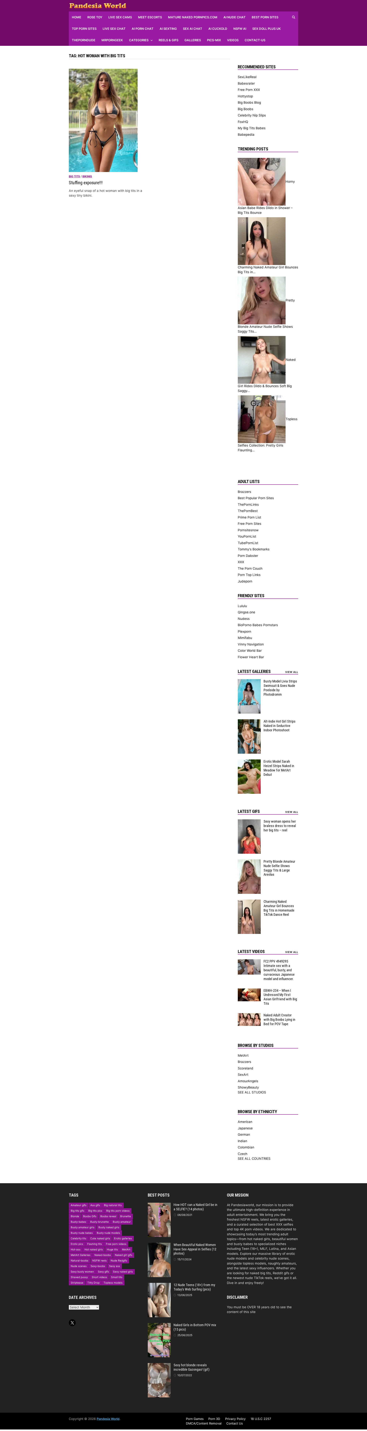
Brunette (125, 1216)
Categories (139, 40)
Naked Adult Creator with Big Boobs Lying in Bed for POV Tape (279, 1019)
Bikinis (87, 176)
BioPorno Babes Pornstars (258, 625)
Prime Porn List (249, 517)
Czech (242, 1154)
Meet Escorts (150, 17)
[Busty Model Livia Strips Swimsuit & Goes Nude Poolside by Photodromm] (249, 681)
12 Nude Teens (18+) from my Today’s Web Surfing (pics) (194, 1287)
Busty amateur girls (82, 1227)
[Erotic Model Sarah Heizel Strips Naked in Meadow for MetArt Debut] (249, 762)
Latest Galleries (254, 671)
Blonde (75, 1216)
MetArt (243, 1055)
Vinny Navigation (251, 644)
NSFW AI (239, 29)
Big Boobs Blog (249, 102)
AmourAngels (248, 1081)
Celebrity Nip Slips (252, 115)
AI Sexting (168, 29)
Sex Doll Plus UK (266, 29)
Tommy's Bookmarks (254, 549)
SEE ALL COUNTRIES (254, 1158)
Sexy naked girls (123, 1271)
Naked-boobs (102, 1255)
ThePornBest (248, 511)
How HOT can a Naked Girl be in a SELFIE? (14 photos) (195, 1207)
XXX (241, 562)
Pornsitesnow (248, 530)
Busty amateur (122, 1221)
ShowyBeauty (248, 1087)
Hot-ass (75, 1249)
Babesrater (246, 83)
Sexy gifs (103, 1271)
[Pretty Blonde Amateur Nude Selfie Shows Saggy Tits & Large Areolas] (249, 862)
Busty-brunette (99, 1221)
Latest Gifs (249, 811)
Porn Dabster (248, 556)
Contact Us (234, 1423)
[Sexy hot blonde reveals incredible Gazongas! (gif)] (159, 1365)
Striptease (77, 1282)
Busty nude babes (82, 1232)
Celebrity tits (78, 1238)
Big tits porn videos (118, 1210)
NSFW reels (99, 1260)
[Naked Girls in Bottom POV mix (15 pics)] (159, 1325)
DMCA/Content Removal (204, 1423)
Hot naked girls (93, 1249)
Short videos (99, 1277)
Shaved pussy (79, 1277)
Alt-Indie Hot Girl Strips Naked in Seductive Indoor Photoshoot (280, 725)
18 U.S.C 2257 (261, 1419)
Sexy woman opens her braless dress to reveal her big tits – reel (280, 825)
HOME (76, 17)
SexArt (243, 1074)
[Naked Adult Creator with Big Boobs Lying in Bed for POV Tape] (249, 1015)
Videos (233, 40)
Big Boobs (245, 109)
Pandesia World (108, 1419)
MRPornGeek (112, 40)
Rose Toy (94, 17)
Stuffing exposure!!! (86, 182)
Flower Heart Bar (251, 657)
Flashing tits (94, 1243)
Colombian (246, 1147)
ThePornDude (83, 40)
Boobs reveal (108, 1216)
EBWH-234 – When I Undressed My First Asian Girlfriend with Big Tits (280, 997)
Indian (242, 1141)
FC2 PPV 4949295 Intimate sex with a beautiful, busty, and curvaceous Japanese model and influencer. (279, 970)
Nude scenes (79, 1266)
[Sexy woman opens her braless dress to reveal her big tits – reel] (249, 822)
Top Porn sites (84, 29)
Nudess (244, 619)
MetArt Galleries (80, 1255)
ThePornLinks (248, 504)
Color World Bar (250, 651)
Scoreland (245, 1068)
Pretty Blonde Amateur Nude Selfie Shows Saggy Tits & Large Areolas (279, 868)
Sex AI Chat (192, 29)
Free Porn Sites (249, 524)
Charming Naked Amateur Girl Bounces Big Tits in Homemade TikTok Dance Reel (279, 908)
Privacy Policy (235, 1419)
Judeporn (245, 581)
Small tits (116, 1277)
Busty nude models (108, 1232)
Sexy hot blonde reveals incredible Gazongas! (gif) (191, 1367)
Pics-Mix (214, 40)
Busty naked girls (108, 1227)
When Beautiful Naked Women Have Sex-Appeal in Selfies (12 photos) (195, 1249)
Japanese (245, 1128)
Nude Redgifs (119, 1260)
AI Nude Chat (234, 17)
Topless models (113, 1282)
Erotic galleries (123, 1238)
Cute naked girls (100, 1238)
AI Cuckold (217, 29)
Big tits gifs (77, 1210)
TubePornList (248, 543)
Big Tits (74, 176)
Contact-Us (255, 40)
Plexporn (244, 631)
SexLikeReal (247, 77)
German (244, 1134)
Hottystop (245, 96)
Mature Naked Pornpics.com (192, 17)
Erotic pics (77, 1243)
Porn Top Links (249, 575)
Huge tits (112, 1249)
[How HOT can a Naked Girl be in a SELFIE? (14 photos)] (159, 1205)
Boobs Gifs (89, 1216)
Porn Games (195, 1419)
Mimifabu (245, 638)
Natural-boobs (79, 1260)
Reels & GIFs (168, 40)
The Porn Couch (250, 568)
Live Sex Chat (114, 29)
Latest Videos (251, 951)
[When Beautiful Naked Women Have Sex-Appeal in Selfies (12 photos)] (159, 1245)
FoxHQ (243, 122)
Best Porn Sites (265, 17)
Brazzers (244, 492)
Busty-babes (78, 1221)
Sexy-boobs (98, 1266)
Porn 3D (214, 1419)
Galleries (192, 40)
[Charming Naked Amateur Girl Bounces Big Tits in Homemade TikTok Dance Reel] (249, 902)
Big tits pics (95, 1210)
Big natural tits (113, 1205)
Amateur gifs (78, 1205)
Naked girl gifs (123, 1255)
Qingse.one (246, 612)
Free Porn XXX (249, 90)
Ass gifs (95, 1205)
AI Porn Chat (142, 29)
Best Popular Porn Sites (256, 498)
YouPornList (247, 536)
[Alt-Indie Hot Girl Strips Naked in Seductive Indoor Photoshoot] (249, 722)
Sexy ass (114, 1266)
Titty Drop (93, 1282)
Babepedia (246, 134)
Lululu (242, 606)
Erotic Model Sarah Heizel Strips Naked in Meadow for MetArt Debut (279, 768)
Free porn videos (116, 1243)
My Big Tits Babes (252, 128)
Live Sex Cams (120, 17)
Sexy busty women (82, 1271)
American (245, 1122)
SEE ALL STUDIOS (252, 1092)
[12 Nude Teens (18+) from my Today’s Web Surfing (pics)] (159, 1285)
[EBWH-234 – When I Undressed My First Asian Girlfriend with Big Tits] (249, 991)
